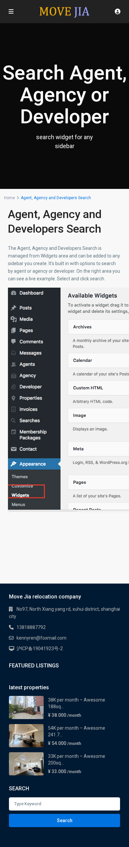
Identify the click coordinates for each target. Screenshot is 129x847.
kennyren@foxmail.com (41, 638)
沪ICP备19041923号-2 (40, 648)
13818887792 (31, 627)
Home (9, 198)
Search (64, 820)
